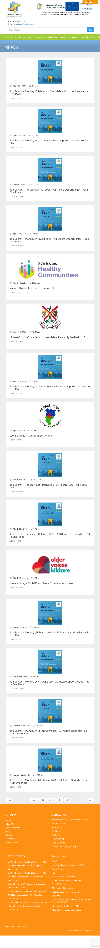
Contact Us (10, 839)
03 (54, 800)
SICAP (54, 861)
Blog (8, 831)
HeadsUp (56, 896)
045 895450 (20, 21)
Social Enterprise (54, 37)
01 (43, 800)
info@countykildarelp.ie (24, 24)
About (13, 37)
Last (90, 800)
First (9, 800)
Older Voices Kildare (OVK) (63, 888)
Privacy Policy (88, 930)
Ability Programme (60, 869)
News (84, 37)
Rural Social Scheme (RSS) (63, 876)
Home (8, 37)
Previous (34, 800)
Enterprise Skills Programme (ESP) (66, 880)
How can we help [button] (25, 37)
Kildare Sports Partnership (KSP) (65, 906)
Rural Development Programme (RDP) (68, 865)
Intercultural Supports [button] (70, 37)
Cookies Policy (74, 930)
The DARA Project (59, 884)
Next (67, 800)
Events (9, 835)
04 (60, 800)
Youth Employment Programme (65, 892)
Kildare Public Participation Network (67, 910)
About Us (10, 824)
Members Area (12, 842)
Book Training (92, 37)
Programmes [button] (39, 37)
